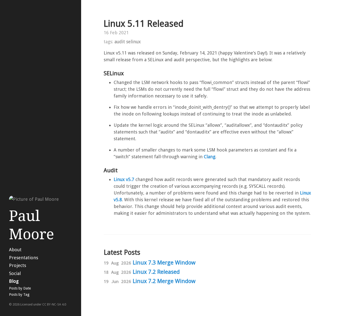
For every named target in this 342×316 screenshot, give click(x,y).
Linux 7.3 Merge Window (164, 262)
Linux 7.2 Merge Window (164, 281)
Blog (14, 281)
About (15, 249)
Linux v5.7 (124, 179)
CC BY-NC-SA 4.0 (54, 304)
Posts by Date (20, 288)
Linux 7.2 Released (156, 271)
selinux (133, 41)
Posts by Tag (19, 294)
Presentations (23, 257)
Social (15, 273)
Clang (209, 156)
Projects (17, 265)
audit (119, 41)
